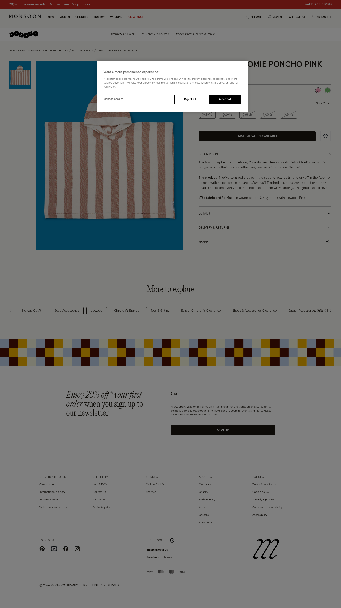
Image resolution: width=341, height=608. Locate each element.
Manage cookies (113, 99)
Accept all (225, 99)
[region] (172, 86)
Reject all (190, 99)
